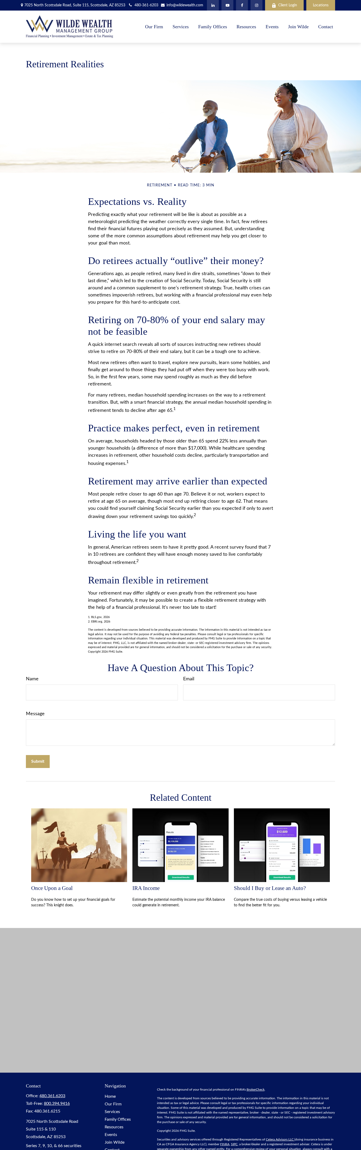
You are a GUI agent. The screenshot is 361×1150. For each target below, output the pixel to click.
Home (110, 1096)
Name (32, 679)
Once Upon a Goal (52, 888)
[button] (154, 27)
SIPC (234, 1144)
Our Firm (113, 1104)
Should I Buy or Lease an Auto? (270, 888)
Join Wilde (114, 1142)
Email (188, 679)
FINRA (224, 1144)
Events (111, 1135)
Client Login (287, 5)
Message (35, 713)
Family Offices (118, 1119)
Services (112, 1112)
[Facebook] (242, 5)
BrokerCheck (256, 1089)
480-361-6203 (146, 5)
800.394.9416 (57, 1103)
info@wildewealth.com (184, 5)
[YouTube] (227, 5)
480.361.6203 (52, 1096)
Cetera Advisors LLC (280, 1139)
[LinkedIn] (213, 5)
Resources (114, 1127)
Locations (320, 5)
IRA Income (146, 888)
